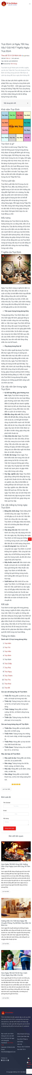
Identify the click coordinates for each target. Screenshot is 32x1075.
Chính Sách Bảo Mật (23, 1036)
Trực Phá (8, 668)
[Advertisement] (16, 24)
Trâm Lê (8, 58)
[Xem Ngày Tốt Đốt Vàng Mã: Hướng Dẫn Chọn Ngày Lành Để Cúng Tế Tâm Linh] (16, 851)
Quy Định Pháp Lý (22, 1039)
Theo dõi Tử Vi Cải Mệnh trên (11, 55)
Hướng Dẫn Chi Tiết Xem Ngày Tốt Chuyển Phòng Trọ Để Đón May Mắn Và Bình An (16, 923)
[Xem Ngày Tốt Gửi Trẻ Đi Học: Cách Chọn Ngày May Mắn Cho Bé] (16, 960)
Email (5, 810)
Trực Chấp (8, 663)
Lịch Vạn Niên (6, 789)
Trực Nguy (8, 672)
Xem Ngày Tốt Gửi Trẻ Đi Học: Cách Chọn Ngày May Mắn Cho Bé (14, 974)
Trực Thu (8, 680)
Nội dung (6, 818)
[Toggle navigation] (29, 3)
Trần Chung (13, 64)
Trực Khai (8, 684)
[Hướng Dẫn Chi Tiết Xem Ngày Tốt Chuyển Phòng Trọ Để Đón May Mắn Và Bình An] (16, 908)
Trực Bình (8, 655)
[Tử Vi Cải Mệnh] (9, 4)
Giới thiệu (20, 1042)
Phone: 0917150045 (23, 1047)
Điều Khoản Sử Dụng (23, 1034)
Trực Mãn (8, 651)
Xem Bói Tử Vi (21, 1049)
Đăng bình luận (9, 828)
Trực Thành (8, 676)
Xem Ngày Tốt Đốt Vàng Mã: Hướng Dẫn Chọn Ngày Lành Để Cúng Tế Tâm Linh (15, 866)
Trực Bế (7, 688)
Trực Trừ (7, 647)
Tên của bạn (6, 803)
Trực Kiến (8, 643)
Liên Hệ (19, 1044)
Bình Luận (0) (6, 797)
